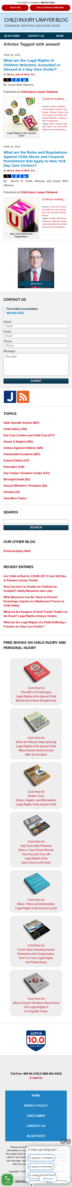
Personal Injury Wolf (16, 551)
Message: (9, 351)
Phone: (7, 341)
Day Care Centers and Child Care (29, 435)
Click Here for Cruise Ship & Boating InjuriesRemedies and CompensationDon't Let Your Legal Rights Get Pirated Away (36, 954)
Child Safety (15, 429)
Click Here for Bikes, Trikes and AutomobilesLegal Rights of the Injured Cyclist (36, 904)
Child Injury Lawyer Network (39, 91)
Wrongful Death (16, 479)
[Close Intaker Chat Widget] (68, 1141)
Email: (7, 331)
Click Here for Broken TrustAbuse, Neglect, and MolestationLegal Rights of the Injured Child (36, 798)
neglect (45, 129)
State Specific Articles (21, 422)
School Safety (16, 460)
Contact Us (36, 35)
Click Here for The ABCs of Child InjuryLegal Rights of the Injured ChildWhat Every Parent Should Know (36, 694)
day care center (60, 126)
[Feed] (22, 397)
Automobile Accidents (21, 454)
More (60, 35)
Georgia (11, 491)
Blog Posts (36, 1136)
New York (46, 212)
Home (36, 1095)
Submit (36, 380)
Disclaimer (36, 1115)
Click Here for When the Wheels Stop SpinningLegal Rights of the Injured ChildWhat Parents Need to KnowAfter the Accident (36, 746)
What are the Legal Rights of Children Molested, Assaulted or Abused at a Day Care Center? (31, 64)
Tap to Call (15, 7)
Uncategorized (52, 121)
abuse (52, 124)
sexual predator (59, 129)
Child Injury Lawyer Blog (36, 22)
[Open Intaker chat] (31, 1185)
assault (59, 124)
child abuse (61, 218)
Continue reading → (54, 98)
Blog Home (12, 35)
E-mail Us (36, 1077)
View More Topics (15, 498)
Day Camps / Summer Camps (26, 473)
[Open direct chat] (62, 1141)
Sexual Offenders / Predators (54, 118)
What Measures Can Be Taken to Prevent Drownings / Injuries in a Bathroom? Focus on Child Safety (33, 601)
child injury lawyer (59, 221)
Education (13, 466)
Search (36, 527)
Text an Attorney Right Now (50, 7)
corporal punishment (50, 224)
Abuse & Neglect (58, 106)
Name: (7, 321)
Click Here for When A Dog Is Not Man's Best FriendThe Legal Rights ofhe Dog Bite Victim (36, 1005)
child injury (46, 221)
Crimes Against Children (52, 109)
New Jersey (61, 210)
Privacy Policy (36, 1105)
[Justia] (9, 397)
